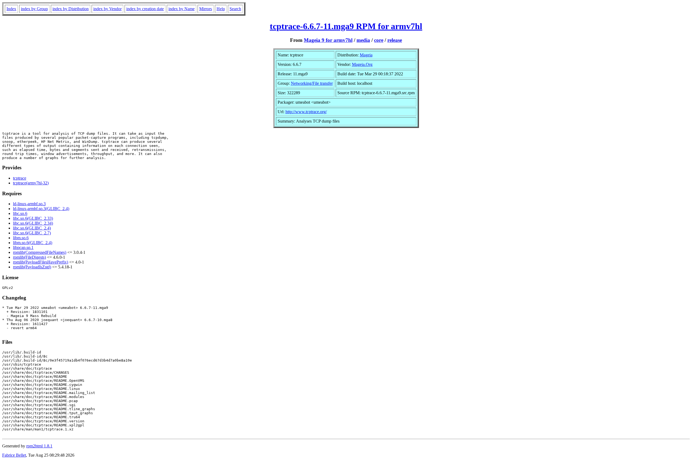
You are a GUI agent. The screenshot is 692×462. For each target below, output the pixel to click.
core (378, 40)
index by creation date (145, 8)
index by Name (181, 8)
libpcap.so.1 (23, 247)
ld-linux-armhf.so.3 (29, 203)
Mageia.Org (362, 64)
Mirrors (205, 8)
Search (235, 8)
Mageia (366, 55)
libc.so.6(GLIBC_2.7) (32, 233)
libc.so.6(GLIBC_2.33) (33, 218)
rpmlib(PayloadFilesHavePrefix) (40, 262)
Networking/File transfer (312, 83)
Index (11, 8)
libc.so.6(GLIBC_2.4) (32, 228)
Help (221, 8)
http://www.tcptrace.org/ (306, 111)
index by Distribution (70, 8)
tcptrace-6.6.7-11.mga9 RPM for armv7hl (346, 26)
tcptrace (19, 178)
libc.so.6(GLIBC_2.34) (33, 223)
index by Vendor (107, 8)
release (394, 40)
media (363, 40)
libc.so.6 (20, 213)
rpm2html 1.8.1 (39, 446)
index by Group (34, 8)
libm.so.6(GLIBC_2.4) (32, 242)
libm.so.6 (21, 237)
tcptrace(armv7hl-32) (31, 183)
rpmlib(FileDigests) (29, 257)
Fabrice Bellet (14, 455)
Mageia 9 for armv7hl (328, 40)
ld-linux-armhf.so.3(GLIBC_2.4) (41, 208)
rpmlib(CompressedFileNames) (39, 252)
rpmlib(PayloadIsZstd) (32, 267)
